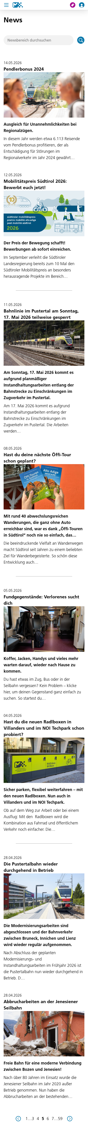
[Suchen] (80, 40)
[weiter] (70, 1119)
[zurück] (18, 1119)
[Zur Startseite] (18, 5)
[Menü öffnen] (6, 5)
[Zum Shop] (74, 5)
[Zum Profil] (83, 5)
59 (60, 1118)
